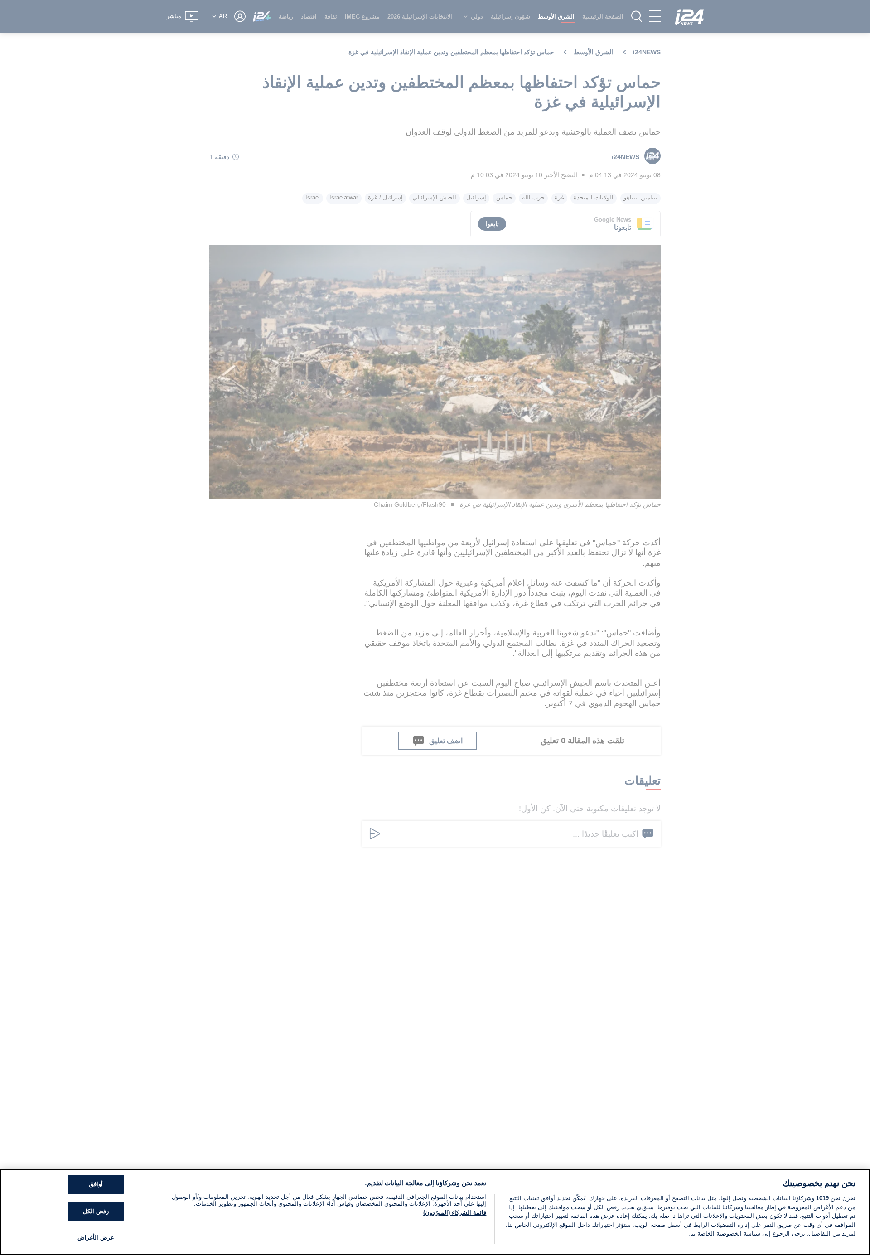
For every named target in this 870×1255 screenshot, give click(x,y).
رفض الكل (96, 1211)
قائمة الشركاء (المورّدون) (454, 1212)
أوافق (96, 1184)
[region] (435, 1212)
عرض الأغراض (95, 1237)
